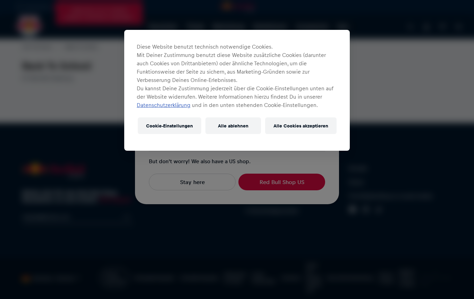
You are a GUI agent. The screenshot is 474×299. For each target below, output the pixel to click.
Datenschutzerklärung (164, 104)
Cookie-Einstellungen (169, 125)
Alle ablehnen (233, 125)
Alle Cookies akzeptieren (300, 125)
